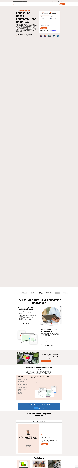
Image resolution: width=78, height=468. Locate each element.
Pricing (43, 4)
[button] (30, 4)
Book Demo (62, 4)
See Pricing (42, 408)
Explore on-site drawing (23, 323)
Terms (50, 30)
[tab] (23, 377)
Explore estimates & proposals (47, 345)
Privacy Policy (54, 30)
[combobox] (51, 18)
